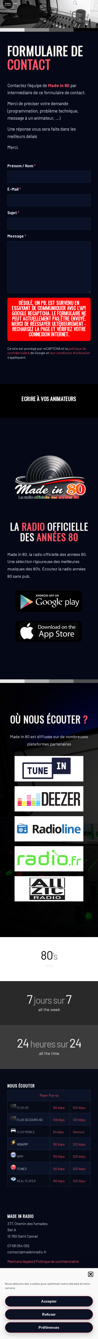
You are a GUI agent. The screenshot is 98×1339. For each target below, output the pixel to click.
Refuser (49, 1314)
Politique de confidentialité (57, 1261)
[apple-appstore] (49, 631)
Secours (78, 1132)
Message (16, 235)
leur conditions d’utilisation (70, 353)
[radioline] (49, 828)
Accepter (49, 1301)
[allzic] (49, 888)
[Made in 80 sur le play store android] (49, 600)
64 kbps (58, 1132)
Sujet (13, 212)
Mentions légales (20, 1261)
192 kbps (59, 1108)
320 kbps (79, 1108)
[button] (90, 1274)
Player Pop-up (49, 1095)
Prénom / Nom (21, 165)
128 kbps (59, 1120)
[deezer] (49, 798)
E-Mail (14, 189)
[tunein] (49, 768)
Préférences (49, 1327)
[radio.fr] (49, 858)
